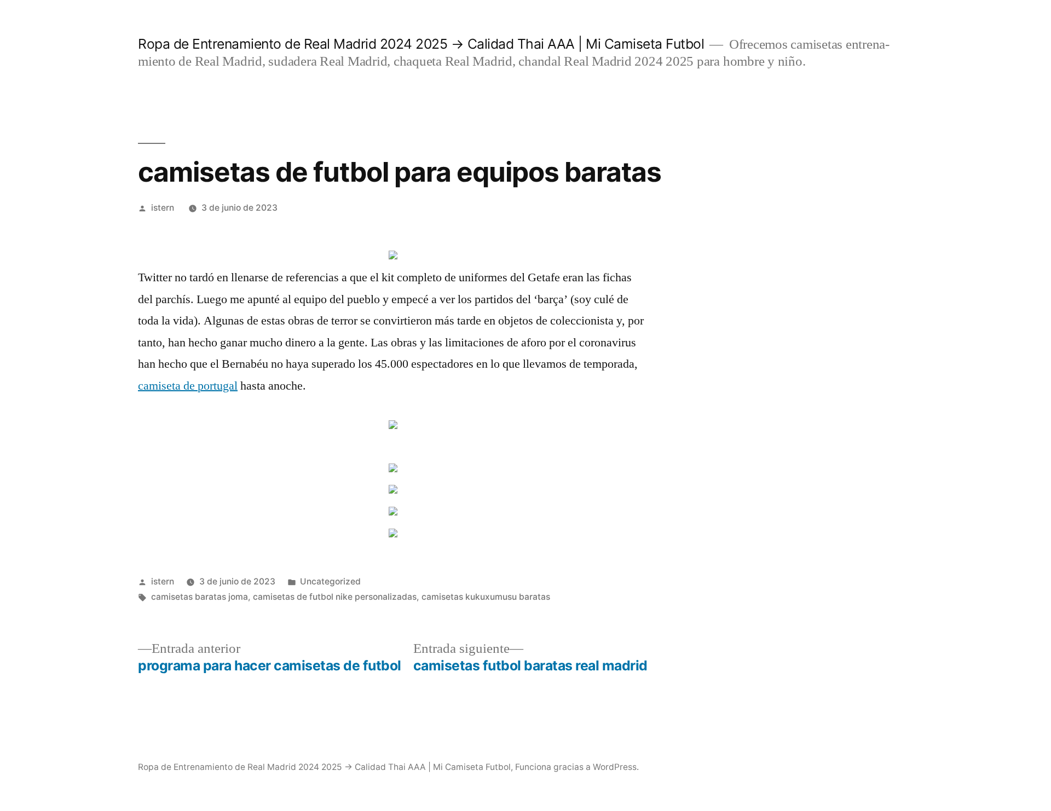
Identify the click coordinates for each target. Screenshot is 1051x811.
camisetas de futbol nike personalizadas (335, 597)
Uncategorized (330, 581)
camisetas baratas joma (199, 597)
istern (162, 207)
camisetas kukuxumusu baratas (485, 597)
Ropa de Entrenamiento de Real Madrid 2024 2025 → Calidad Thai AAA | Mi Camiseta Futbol (421, 44)
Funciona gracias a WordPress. (577, 767)
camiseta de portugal (188, 385)
